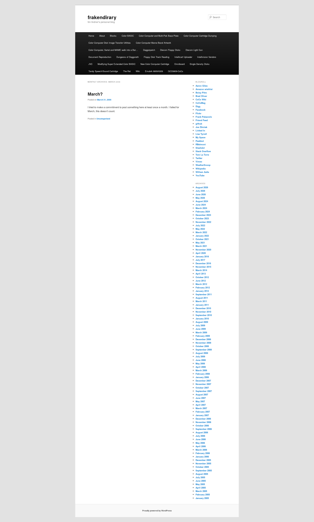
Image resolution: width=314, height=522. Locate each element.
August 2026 (202, 187)
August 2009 (202, 321)
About (102, 35)
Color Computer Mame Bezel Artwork (153, 42)
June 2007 (201, 397)
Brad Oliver (201, 96)
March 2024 (201, 208)
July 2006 (200, 435)
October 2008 (202, 346)
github (199, 123)
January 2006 (202, 456)
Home (91, 35)
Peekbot (200, 140)
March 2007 (201, 408)
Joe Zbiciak (201, 127)
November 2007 (203, 384)
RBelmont (201, 144)
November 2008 (203, 342)
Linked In (200, 130)
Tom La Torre (202, 154)
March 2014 (201, 270)
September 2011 (204, 294)
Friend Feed (202, 120)
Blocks (113, 35)
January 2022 (202, 235)
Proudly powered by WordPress (157, 510)
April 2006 (201, 446)
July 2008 (200, 356)
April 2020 (201, 253)
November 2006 (203, 422)
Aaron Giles (202, 85)
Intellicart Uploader (183, 56)
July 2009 (200, 325)
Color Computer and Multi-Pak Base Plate (158, 35)
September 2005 (204, 470)
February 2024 (203, 211)
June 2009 (201, 328)
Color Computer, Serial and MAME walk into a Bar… (113, 49)
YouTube (200, 175)
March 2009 (201, 332)
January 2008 (202, 377)
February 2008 (203, 373)
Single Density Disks (199, 64)
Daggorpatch (149, 49)
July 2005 (200, 477)
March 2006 (201, 449)
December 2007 (203, 380)
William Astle (202, 172)
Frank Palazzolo (204, 116)
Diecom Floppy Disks (170, 49)
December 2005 (203, 460)
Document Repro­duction (99, 56)
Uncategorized (103, 118)
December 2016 (203, 263)
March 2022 (201, 232)
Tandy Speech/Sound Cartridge (103, 71)
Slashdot (200, 147)
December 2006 (203, 418)
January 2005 (202, 498)
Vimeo (199, 161)
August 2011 (202, 297)
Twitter (199, 158)
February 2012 (203, 287)
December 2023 (203, 214)
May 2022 (200, 228)
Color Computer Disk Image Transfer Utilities (109, 42)
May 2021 (200, 242)
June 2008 (201, 360)
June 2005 (201, 480)
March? (95, 94)
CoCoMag (200, 102)
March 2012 (201, 284)
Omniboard (179, 64)
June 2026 (201, 194)
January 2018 (202, 256)
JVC (90, 64)
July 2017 (200, 259)
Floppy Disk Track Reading (156, 56)
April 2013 (201, 273)
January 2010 (202, 318)
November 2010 (203, 311)
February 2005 (203, 494)
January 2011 (202, 304)
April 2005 (201, 487)
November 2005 (203, 463)
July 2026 (200, 190)
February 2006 (203, 453)
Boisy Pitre (201, 92)
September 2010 (204, 315)
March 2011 (201, 301)
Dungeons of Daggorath (127, 56)
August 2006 (202, 432)
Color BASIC (128, 35)
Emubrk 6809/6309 (154, 71)
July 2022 (200, 225)
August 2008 (202, 353)
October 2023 (202, 218)
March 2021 (201, 246)
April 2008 (201, 366)
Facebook (200, 109)
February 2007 (203, 411)
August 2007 (202, 394)
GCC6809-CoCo (175, 71)
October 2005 (202, 466)
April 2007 (201, 404)
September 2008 (204, 349)
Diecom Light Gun (194, 49)
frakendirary (102, 17)
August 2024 (202, 201)
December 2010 (203, 308)
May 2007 (200, 401)
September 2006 (204, 429)
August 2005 (202, 473)
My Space (200, 137)
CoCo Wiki (201, 99)
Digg (198, 106)
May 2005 (200, 484)
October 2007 (202, 387)
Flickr (198, 113)
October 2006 (202, 425)
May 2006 (200, 442)
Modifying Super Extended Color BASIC (116, 64)
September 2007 (204, 391)
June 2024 (201, 204)
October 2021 (202, 239)
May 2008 (200, 363)
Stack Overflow (203, 151)
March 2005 (201, 491)
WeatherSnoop (203, 164)
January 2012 (202, 290)
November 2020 (203, 249)
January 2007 (202, 415)
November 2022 (203, 222)
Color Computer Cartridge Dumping (200, 35)
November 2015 (203, 266)
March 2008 (201, 370)
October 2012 (202, 277)
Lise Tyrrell (201, 133)
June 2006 (201, 439)
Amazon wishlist (204, 89)
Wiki (138, 71)
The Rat (127, 71)
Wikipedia (201, 168)
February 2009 (203, 335)
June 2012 (201, 280)
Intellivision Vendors (206, 56)
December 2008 (203, 339)
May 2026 (200, 197)
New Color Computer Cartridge (154, 64)
